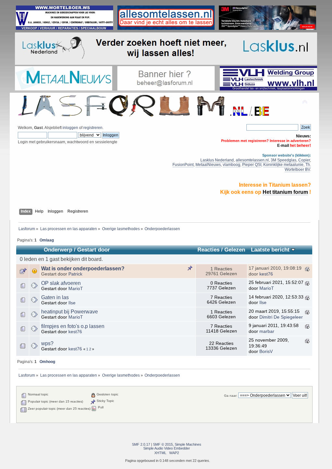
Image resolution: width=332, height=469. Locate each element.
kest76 (266, 274)
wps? (47, 343)
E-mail (283, 145)
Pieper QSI (251, 164)
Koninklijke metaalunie (283, 164)
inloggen (70, 127)
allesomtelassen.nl (252, 160)
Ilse (72, 302)
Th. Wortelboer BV (298, 167)
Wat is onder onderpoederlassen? (82, 268)
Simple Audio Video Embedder (166, 448)
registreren (92, 127)
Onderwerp (58, 250)
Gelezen (234, 250)
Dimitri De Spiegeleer (281, 317)
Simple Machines (188, 444)
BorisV (266, 351)
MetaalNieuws (208, 164)
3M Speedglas (283, 160)
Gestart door (93, 250)
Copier (304, 160)
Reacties (208, 250)
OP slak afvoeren (61, 283)
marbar (266, 331)
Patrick (75, 274)
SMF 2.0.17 (141, 444)
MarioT (75, 288)
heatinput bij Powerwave (69, 311)
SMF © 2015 (163, 444)
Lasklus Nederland (217, 160)
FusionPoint (183, 164)
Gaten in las (55, 297)
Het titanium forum (285, 192)
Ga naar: (230, 395)
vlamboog (231, 164)
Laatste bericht (271, 250)
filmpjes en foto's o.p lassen (72, 326)
